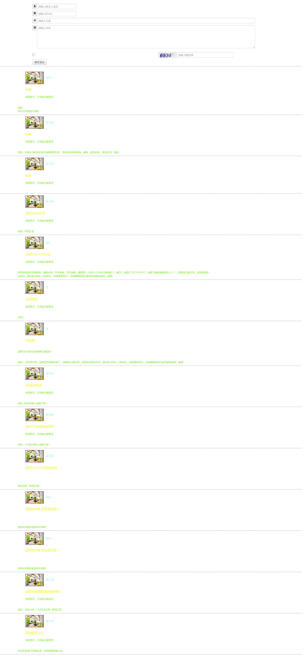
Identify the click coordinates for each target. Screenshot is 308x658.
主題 (26, 20)
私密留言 (24, 55)
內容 (26, 28)
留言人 (25, 6)
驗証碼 (153, 55)
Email (25, 13)
